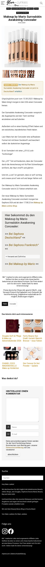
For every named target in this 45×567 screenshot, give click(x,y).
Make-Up (30, 8)
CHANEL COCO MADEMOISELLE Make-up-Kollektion (10, 365)
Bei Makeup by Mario (22, 264)
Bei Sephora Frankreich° (24, 245)
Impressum (6, 554)
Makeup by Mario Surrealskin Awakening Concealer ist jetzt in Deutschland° (21, 88)
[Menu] (3, 3)
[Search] (41, 3)
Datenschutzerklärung (14, 447)
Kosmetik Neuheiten (18, 8)
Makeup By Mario (22, 13)
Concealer (13, 304)
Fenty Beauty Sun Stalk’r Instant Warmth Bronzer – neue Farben (32, 338)
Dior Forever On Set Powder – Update (31, 364)
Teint (36, 8)
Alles (8, 8)
